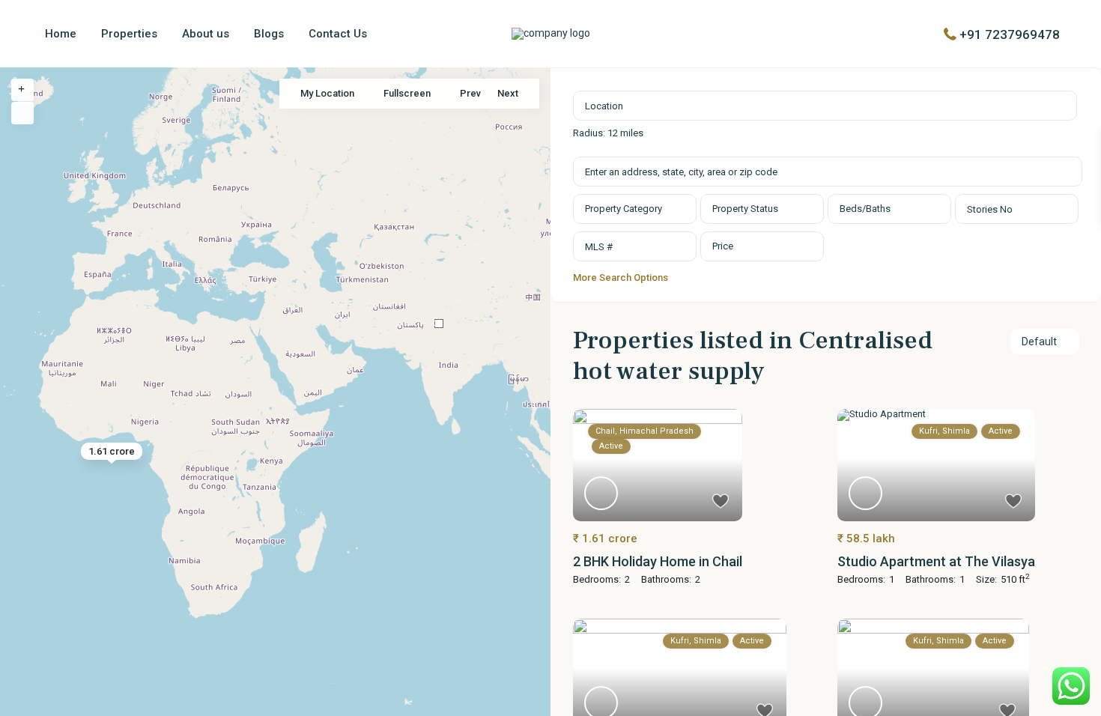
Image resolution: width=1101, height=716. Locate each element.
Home (60, 33)
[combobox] (635, 209)
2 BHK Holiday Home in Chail (657, 561)
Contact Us (338, 33)
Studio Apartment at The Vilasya (936, 561)
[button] (438, 323)
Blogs (269, 33)
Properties (129, 33)
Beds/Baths (865, 208)
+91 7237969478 (1009, 33)
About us (205, 33)
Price (722, 246)
